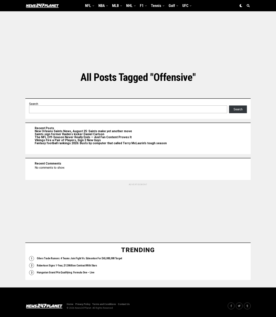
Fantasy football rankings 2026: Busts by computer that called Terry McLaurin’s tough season (101, 143)
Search (33, 104)
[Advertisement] (138, 41)
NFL (88, 5)
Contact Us (124, 304)
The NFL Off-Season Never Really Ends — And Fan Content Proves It (83, 137)
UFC (185, 5)
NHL (129, 5)
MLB (115, 5)
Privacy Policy (82, 304)
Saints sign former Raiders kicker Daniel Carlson (69, 134)
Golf (172, 5)
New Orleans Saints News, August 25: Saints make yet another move (83, 131)
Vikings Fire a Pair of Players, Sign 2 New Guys (68, 140)
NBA (101, 5)
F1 (142, 5)
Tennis (156, 5)
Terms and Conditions (104, 304)
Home (70, 304)
